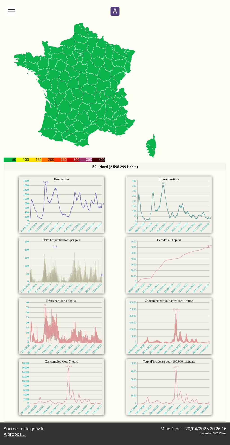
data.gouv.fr (32, 428)
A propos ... (15, 434)
